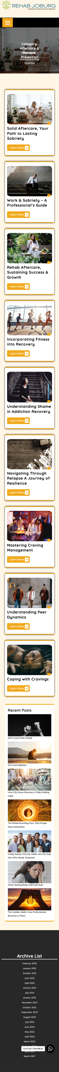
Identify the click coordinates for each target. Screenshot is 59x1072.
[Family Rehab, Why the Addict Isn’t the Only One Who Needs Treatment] (29, 841)
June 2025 (29, 978)
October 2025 (29, 973)
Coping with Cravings (28, 679)
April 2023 (29, 1036)
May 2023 (29, 1031)
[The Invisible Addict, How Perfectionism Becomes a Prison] (29, 899)
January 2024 (29, 997)
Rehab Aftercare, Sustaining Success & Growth (27, 272)
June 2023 (29, 1027)
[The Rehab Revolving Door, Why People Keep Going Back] (29, 810)
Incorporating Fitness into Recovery (28, 342)
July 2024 (29, 992)
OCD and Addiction (17, 765)
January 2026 (29, 968)
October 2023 (29, 1007)
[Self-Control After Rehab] (29, 725)
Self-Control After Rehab (20, 738)
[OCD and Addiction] (29, 753)
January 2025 (29, 987)
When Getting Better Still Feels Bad (25, 885)
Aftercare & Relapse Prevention (29, 61)
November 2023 (29, 1002)
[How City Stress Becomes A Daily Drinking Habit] (29, 780)
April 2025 (29, 983)
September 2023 (29, 1012)
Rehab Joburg (28, 52)
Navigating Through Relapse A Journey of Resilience (28, 478)
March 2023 (29, 1041)
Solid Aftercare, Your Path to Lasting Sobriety (28, 133)
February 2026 (30, 963)
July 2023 (29, 1022)
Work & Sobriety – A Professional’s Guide (27, 203)
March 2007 (29, 1056)
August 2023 (29, 1017)
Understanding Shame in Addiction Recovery (29, 409)
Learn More (17, 147)
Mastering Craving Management (25, 548)
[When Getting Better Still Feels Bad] (29, 872)
